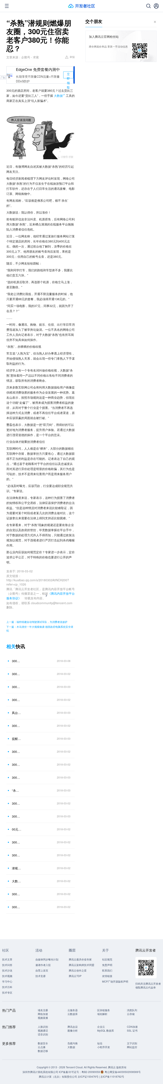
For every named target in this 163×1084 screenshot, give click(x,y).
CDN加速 (132, 1026)
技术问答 (7, 965)
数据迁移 (43, 1051)
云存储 (131, 1014)
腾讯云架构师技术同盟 (81, 965)
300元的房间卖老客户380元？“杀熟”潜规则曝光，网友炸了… (17, 674)
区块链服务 (103, 1010)
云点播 (41, 1047)
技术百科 (7, 987)
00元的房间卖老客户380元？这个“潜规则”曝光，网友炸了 (17, 829)
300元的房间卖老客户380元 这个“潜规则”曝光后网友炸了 (17, 700)
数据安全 (43, 1043)
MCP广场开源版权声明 (115, 981)
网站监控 (132, 1047)
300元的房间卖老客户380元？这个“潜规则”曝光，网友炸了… (17, 726)
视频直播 (43, 1017)
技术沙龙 (7, 970)
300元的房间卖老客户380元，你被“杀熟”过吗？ (17, 907)
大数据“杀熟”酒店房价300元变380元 (17, 881)
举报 (72, 57)
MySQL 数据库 (105, 1030)
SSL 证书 (132, 1030)
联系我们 (107, 970)
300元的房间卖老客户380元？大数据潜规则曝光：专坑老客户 (17, 855)
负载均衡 (72, 1043)
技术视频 (7, 976)
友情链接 (107, 976)
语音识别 (43, 1034)
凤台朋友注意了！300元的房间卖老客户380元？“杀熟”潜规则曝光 (17, 713)
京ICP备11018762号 (112, 1076)
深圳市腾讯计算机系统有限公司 (40, 1072)
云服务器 (72, 1010)
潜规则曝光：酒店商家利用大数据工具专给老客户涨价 (17, 868)
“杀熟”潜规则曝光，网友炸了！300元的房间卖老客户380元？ (17, 790)
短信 (99, 1043)
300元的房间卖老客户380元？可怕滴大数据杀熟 (17, 894)
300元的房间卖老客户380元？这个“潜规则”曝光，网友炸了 (17, 764)
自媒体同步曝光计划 (46, 959)
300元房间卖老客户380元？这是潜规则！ (17, 661)
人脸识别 (43, 1026)
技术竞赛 (40, 976)
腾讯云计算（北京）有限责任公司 (58, 1076)
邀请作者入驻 (43, 965)
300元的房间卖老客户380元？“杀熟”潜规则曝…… (17, 687)
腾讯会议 (72, 1026)
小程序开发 (103, 1047)
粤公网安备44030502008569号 (123, 1072)
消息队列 (132, 1010)
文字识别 (132, 1043)
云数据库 (72, 1014)
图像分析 (72, 1030)
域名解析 (102, 1014)
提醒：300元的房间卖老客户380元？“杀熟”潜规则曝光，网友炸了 (17, 738)
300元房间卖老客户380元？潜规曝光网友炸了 (17, 803)
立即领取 (68, 75)
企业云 (101, 1026)
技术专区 (7, 992)
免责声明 (107, 965)
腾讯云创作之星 (78, 970)
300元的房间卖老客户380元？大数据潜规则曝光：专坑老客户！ (17, 842)
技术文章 (7, 959)
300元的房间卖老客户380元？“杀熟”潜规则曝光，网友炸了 (17, 777)
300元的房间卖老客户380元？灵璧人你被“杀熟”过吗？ (17, 816)
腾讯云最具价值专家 (80, 959)
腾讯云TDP (75, 976)
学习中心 (7, 981)
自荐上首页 (41, 970)
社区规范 (107, 959)
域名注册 (43, 1010)
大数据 (58, 95)
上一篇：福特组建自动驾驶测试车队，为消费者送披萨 (36, 622)
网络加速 (43, 1014)
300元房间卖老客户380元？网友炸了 (17, 751)
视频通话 (43, 1030)
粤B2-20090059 (91, 1072)
